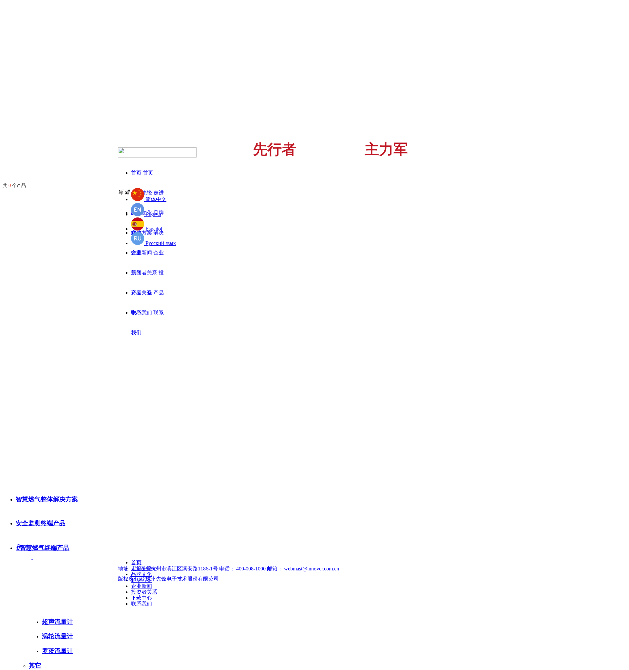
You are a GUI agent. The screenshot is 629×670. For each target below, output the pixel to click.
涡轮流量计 (57, 636)
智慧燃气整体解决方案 (47, 499)
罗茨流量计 (57, 650)
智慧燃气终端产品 (42, 547)
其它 (35, 665)
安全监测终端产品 (41, 523)
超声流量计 (57, 621)
